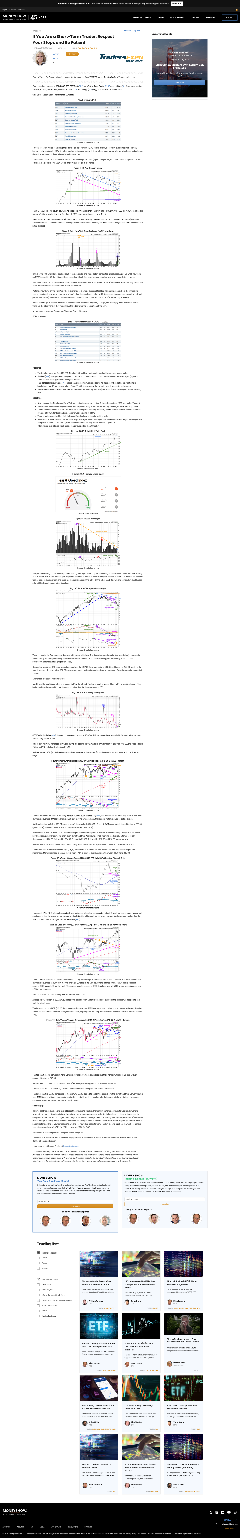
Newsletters (73, 1527)
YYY (156, 1429)
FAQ (32, 1527)
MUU (183, 1308)
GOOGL (176, 1308)
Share (128, 31)
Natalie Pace (179, 1362)
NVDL (186, 1308)
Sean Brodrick (95, 1484)
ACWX (104, 1370)
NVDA (198, 1308)
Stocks (44, 1311)
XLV (153, 1370)
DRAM (114, 1429)
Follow (73, 54)
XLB (105, 1308)
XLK (147, 1370)
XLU (91, 48)
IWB (189, 1491)
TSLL (194, 1308)
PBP (157, 1308)
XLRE (87, 48)
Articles (44, 1258)
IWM (98, 815)
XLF (83, 48)
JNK (47, 376)
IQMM (94, 1429)
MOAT (198, 1429)
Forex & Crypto (47, 1290)
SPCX (109, 1429)
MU (180, 1308)
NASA (102, 1429)
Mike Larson (179, 1301)
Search (54, 10)
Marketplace (56, 1527)
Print (138, 31)
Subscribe (75, 1206)
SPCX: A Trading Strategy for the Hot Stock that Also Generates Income (140, 1467)
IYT (64, 383)
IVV (186, 1491)
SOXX (156, 1370)
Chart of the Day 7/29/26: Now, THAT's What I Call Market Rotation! (139, 1346)
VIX (53, 735)
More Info (177, 3)
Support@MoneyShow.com (227, 1524)
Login (4, 10)
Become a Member (17, 10)
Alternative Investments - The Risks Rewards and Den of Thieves (183, 1340)
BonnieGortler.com (71, 1146)
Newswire (88, 1527)
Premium (229, 17)
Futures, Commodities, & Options (54, 1295)
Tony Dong (136, 1301)
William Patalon (96, 1301)
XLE (79, 48)
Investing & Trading (141, 17)
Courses (195, 17)
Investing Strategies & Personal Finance (57, 1300)
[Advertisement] (180, 119)
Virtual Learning (177, 17)
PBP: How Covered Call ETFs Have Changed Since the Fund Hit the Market (140, 1284)
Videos (44, 1263)
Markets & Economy (49, 1305)
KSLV (152, 1491)
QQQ (192, 1491)
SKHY (190, 1308)
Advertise (6, 1527)
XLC (195, 1491)
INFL (114, 1491)
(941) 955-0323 (231, 1528)
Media (42, 1527)
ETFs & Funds (47, 1284)
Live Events (210, 17)
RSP (114, 1370)
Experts (161, 17)
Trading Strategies (49, 1316)
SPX (114, 1308)
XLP (150, 1370)
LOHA (98, 1429)
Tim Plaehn (136, 1422)
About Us (20, 1527)
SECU (106, 1429)
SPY (95, 48)
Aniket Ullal (94, 1422)
